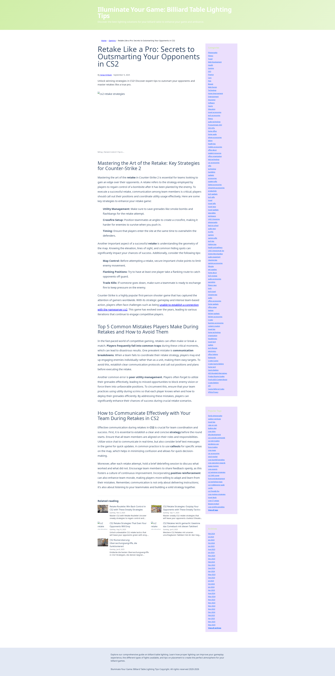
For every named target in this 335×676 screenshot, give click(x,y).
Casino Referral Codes (216, 389)
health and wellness (215, 247)
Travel (210, 59)
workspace (212, 216)
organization (212, 335)
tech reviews (212, 276)
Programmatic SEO (215, 125)
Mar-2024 (211, 606)
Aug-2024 (211, 593)
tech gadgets (212, 194)
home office (212, 131)
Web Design (212, 87)
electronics (212, 351)
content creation (214, 326)
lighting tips (212, 244)
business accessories (216, 323)
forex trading (212, 447)
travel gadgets (213, 210)
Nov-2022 (211, 609)
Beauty (210, 84)
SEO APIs (211, 128)
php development (214, 435)
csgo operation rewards (216, 463)
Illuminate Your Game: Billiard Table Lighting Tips (165, 12)
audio (210, 298)
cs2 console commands (216, 438)
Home (103, 40)
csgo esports (212, 469)
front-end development (216, 479)
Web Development (215, 62)
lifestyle (211, 266)
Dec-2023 (211, 559)
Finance (211, 74)
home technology (214, 332)
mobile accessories (215, 147)
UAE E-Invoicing (214, 219)
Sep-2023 (211, 578)
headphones (212, 339)
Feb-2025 (211, 615)
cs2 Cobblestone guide (216, 485)
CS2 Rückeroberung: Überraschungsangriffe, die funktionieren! (123, 543)
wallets (210, 345)
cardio (210, 488)
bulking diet (212, 428)
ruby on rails (212, 425)
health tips (212, 144)
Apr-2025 (211, 618)
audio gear (212, 229)
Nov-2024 (211, 556)
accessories (212, 178)
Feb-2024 (211, 534)
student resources (214, 153)
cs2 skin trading (213, 441)
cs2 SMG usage (213, 475)
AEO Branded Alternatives (217, 373)
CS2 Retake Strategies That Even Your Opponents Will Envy (128, 525)
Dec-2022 (211, 565)
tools (210, 288)
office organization (215, 156)
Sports (210, 106)
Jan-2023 (211, 540)
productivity (212, 191)
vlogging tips (212, 295)
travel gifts (212, 203)
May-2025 (211, 625)
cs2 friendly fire (213, 491)
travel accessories (214, 112)
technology (212, 169)
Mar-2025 (211, 622)
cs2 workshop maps (215, 482)
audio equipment (214, 257)
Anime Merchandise (215, 254)
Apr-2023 (211, 590)
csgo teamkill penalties (216, 460)
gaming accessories (215, 263)
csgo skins (212, 431)
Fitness (210, 56)
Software (211, 103)
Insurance (211, 100)
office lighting (213, 354)
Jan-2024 (211, 587)
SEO (209, 71)
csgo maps (212, 450)
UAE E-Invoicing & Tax (216, 251)
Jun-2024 (211, 552)
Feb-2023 (211, 562)
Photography (212, 52)
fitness (210, 119)
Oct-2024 (211, 543)
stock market (212, 457)
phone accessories (215, 137)
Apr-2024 (211, 571)
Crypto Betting (213, 383)
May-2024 (211, 596)
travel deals (212, 497)
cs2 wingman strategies (216, 472)
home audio (212, 134)
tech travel (212, 291)
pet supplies (212, 269)
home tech (212, 367)
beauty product (213, 504)
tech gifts (211, 197)
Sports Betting (213, 370)
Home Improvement (215, 93)
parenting (211, 282)
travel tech (212, 342)
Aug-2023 (211, 549)
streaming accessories (216, 188)
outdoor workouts (214, 419)
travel (210, 200)
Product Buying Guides (216, 376)
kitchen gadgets (214, 313)
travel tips (211, 329)
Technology (212, 90)
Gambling (211, 172)
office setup (212, 307)
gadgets (211, 175)
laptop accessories (215, 185)
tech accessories (214, 115)
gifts (209, 166)
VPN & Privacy (213, 392)
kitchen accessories (215, 317)
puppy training (213, 466)
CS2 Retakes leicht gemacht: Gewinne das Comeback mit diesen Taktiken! (181, 525)
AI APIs (210, 232)
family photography (215, 416)
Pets (209, 81)
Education (211, 109)
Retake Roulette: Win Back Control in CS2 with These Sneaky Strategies (128, 508)
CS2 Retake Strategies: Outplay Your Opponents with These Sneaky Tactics (181, 508)
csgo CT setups (213, 501)
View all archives (214, 628)
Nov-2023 (211, 600)
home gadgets (213, 304)
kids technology (213, 159)
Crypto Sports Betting (216, 364)
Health (210, 65)
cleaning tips (212, 260)
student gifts (212, 181)
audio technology (214, 122)
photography (212, 222)
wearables (212, 213)
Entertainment (213, 97)
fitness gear (212, 285)
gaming (211, 235)
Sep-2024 (211, 568)
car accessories (213, 163)
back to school (213, 225)
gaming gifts (212, 238)
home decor (212, 273)
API (209, 386)
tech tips (211, 241)
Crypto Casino (213, 361)
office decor (212, 150)
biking (210, 141)
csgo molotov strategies (216, 494)
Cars (209, 78)
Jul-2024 (211, 537)
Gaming (112, 40)
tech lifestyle (212, 348)
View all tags (213, 510)
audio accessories (214, 279)
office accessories (214, 301)
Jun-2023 (211, 546)
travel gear (212, 207)
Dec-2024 (211, 612)
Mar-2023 (211, 603)
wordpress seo (213, 444)
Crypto (210, 320)
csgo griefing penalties (216, 507)
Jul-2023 (211, 581)
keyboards (212, 357)
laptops (210, 310)
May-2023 (211, 574)
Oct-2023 (211, 584)
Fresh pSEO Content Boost (217, 379)
